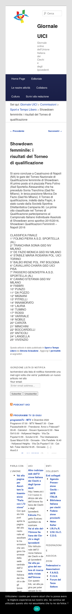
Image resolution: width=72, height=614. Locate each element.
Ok (36, 608)
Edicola (32, 515)
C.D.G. (53, 535)
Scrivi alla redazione (37, 96)
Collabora (41, 87)
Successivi (55, 131)
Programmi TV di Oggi (27, 415)
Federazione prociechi (55, 514)
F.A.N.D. (54, 572)
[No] (67, 603)
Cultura (15, 96)
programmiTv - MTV (20, 419)
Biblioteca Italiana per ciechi (55, 504)
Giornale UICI (28, 104)
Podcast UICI (21, 404)
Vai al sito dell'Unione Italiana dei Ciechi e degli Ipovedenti (36, 535)
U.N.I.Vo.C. (56, 532)
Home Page (18, 78)
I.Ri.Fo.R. (55, 528)
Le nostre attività (20, 87)
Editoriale (36, 78)
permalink (56, 350)
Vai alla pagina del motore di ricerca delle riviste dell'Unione (35, 570)
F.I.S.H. (54, 576)
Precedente (17, 131)
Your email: (16, 381)
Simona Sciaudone (29, 350)
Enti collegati (53, 475)
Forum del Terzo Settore (55, 583)
